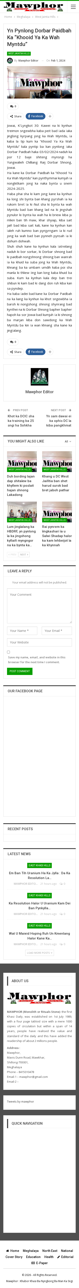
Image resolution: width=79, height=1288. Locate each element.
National (67, 1251)
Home (14, 1251)
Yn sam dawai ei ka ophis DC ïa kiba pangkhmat (58, 420)
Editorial (67, 1257)
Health (49, 1257)
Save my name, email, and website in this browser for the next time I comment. (36, 659)
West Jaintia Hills (18, 53)
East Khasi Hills (39, 865)
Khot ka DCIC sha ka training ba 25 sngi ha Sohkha (21, 420)
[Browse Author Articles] (39, 377)
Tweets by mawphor (20, 1101)
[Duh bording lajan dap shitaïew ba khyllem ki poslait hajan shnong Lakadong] (22, 461)
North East (49, 1251)
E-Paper (42, 1263)
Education (33, 1257)
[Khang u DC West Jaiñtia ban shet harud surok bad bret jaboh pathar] (57, 461)
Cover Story (13, 1257)
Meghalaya (31, 1251)
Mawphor (12, 1281)
